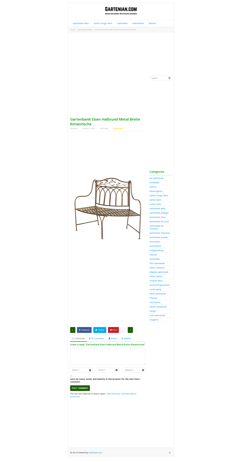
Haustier (153, 254)
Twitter (100, 330)
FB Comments (97, 338)
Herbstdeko (155, 259)
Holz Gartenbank (157, 263)
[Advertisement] (121, 54)
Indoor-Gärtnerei (157, 267)
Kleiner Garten (156, 276)
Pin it (114, 330)
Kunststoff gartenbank (160, 285)
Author (113, 338)
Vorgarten (154, 319)
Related (127, 338)
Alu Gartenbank (156, 178)
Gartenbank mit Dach (159, 221)
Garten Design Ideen (102, 23)
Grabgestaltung (156, 250)
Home (72, 29)
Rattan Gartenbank (158, 306)
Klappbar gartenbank (159, 272)
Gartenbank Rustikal (159, 237)
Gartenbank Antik (157, 208)
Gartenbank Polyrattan (160, 233)
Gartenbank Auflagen (159, 212)
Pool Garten (155, 302)
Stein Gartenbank (157, 315)
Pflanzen (153, 298)
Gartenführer (138, 23)
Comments (79, 338)
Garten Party (155, 204)
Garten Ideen (155, 199)
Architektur (154, 182)
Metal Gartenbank (158, 293)
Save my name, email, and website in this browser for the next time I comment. (105, 380)
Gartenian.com (95, 452)
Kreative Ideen (156, 280)
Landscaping (155, 289)
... (123, 330)
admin (75, 128)
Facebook (84, 330)
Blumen (152, 23)
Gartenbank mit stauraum (157, 227)
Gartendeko (122, 23)
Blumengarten (156, 191)
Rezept (153, 311)
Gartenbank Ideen (80, 23)
